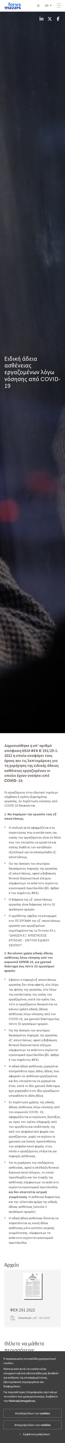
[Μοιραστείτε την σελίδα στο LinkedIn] (41, 19)
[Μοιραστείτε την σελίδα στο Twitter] (49, 19)
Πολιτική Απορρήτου (22, 1401)
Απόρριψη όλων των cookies (32, 1425)
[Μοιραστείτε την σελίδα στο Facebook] (58, 19)
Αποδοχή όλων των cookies (32, 1413)
